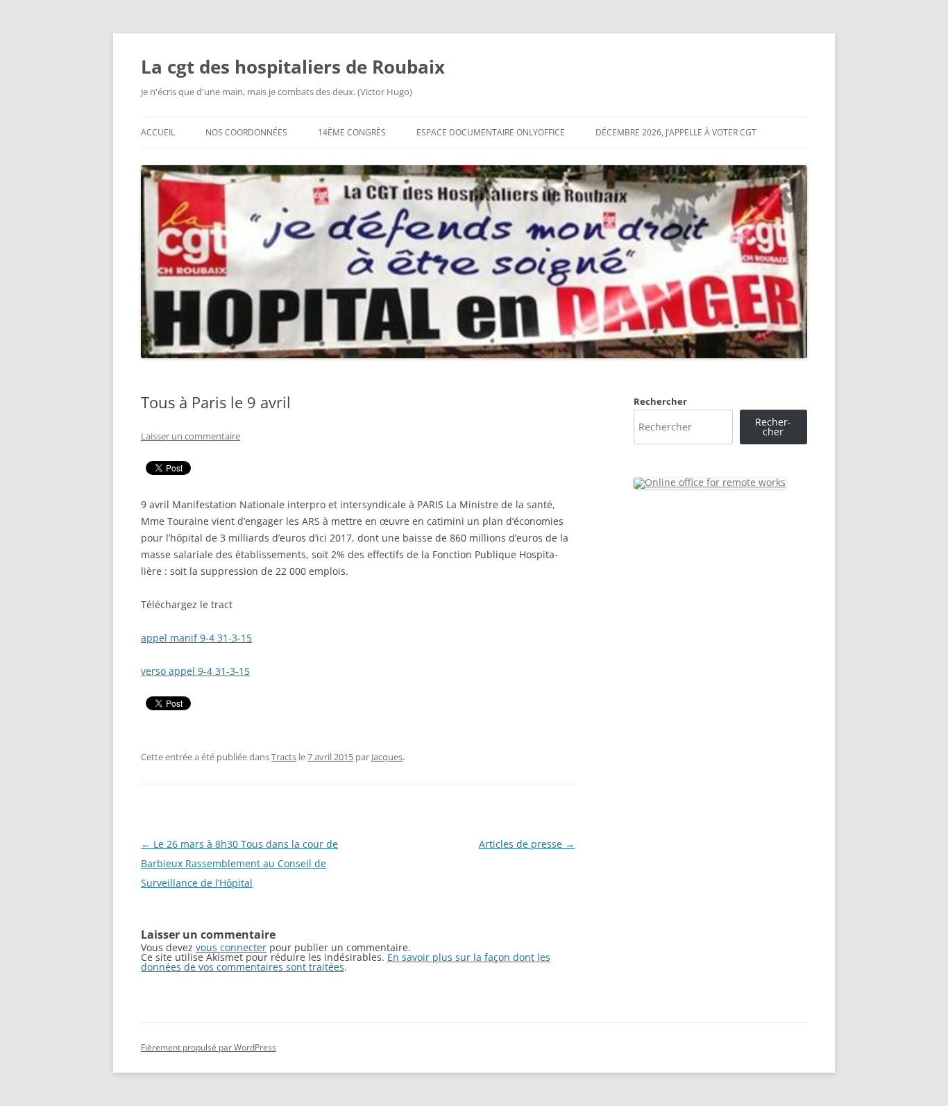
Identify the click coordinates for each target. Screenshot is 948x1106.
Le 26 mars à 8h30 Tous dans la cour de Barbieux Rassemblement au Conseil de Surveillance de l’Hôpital (239, 863)
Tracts (283, 757)
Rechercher (660, 401)
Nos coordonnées (246, 132)
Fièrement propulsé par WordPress (208, 1047)
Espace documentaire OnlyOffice (490, 132)
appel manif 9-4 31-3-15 (196, 637)
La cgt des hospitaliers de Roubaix (293, 66)
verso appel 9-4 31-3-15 (195, 671)
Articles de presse (527, 844)
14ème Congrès (352, 132)
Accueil (158, 132)
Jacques (387, 757)
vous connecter (231, 947)
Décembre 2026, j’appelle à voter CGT (675, 132)
